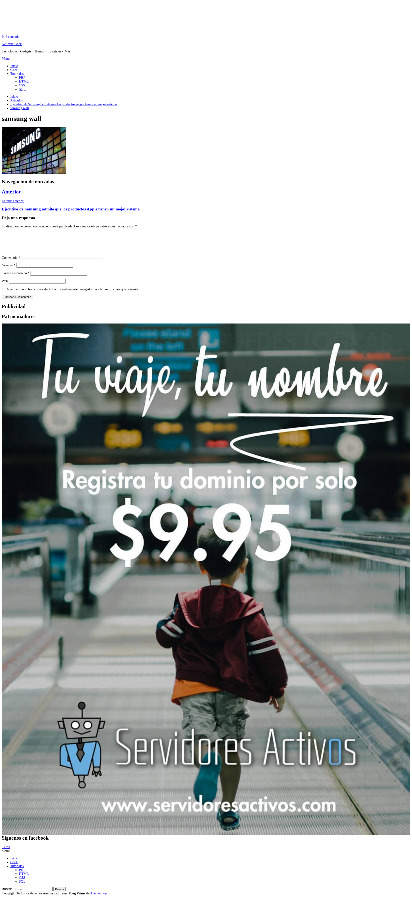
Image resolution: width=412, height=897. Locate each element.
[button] (206, 59)
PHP (22, 77)
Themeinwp (98, 893)
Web (5, 281)
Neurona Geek (12, 44)
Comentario (11, 257)
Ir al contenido (11, 36)
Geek (14, 70)
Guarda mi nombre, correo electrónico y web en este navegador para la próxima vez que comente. (73, 289)
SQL (22, 89)
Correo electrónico (15, 273)
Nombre (8, 265)
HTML (24, 81)
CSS (22, 85)
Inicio (14, 66)
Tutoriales (17, 73)
